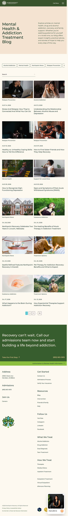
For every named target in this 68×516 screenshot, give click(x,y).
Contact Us (41, 376)
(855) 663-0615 (7, 389)
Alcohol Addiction (43, 441)
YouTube (40, 418)
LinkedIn (40, 425)
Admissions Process (44, 379)
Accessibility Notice (15, 508)
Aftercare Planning (43, 486)
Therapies (40, 464)
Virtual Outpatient (43, 482)
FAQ (38, 406)
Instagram (40, 422)
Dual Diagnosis (42, 448)
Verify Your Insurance (44, 383)
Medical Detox (42, 468)
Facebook (40, 429)
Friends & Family (42, 402)
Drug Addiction (42, 445)
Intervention (41, 399)
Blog (38, 395)
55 (39, 313)
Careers (4, 401)
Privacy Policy (6, 508)
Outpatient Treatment (44, 479)
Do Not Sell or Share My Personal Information (14, 510)
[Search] (34, 74)
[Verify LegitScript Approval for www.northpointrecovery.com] (39, 510)
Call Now (56, 3)
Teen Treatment (42, 452)
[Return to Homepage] (10, 3)
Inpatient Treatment (44, 471)
